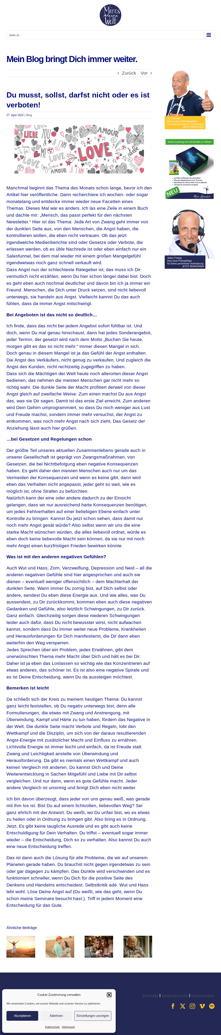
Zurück (129, 72)
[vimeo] (202, 1006)
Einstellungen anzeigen (93, 1015)
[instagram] (192, 1006)
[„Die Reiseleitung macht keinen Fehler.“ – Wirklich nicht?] (20, 938)
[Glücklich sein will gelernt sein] (137, 938)
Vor (144, 72)
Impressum (68, 1027)
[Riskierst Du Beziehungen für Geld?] (99, 938)
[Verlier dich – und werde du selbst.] (60, 938)
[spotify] (212, 1006)
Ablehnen (56, 1015)
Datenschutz (52, 1027)
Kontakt (150, 995)
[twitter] (182, 1006)
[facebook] (173, 1006)
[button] (109, 995)
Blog (29, 115)
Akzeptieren (22, 1015)
